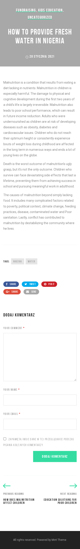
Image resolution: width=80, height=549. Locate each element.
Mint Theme (59, 539)
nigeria (17, 261)
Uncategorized (40, 17)
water (31, 261)
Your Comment (14, 328)
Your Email (12, 413)
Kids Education (50, 10)
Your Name (11, 389)
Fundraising (26, 10)
